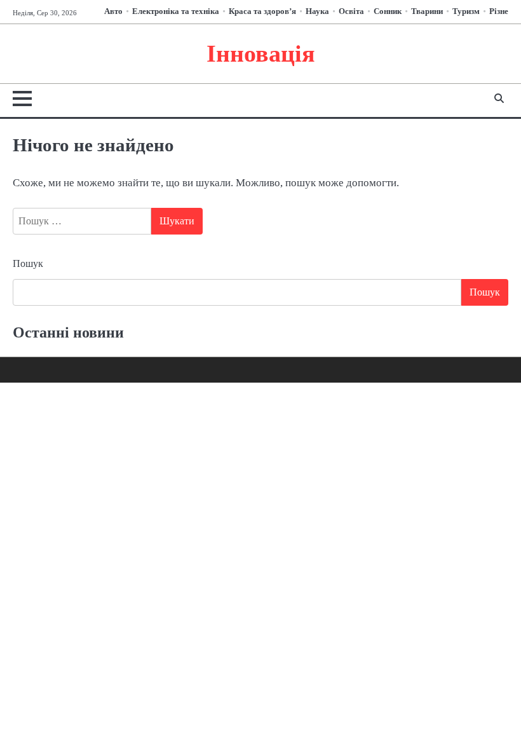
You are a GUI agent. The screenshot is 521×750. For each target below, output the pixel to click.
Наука (317, 11)
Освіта (351, 11)
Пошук (28, 263)
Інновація (260, 53)
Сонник (388, 11)
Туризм (466, 11)
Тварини (427, 11)
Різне (498, 11)
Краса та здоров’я (262, 11)
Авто (113, 11)
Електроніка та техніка (175, 11)
